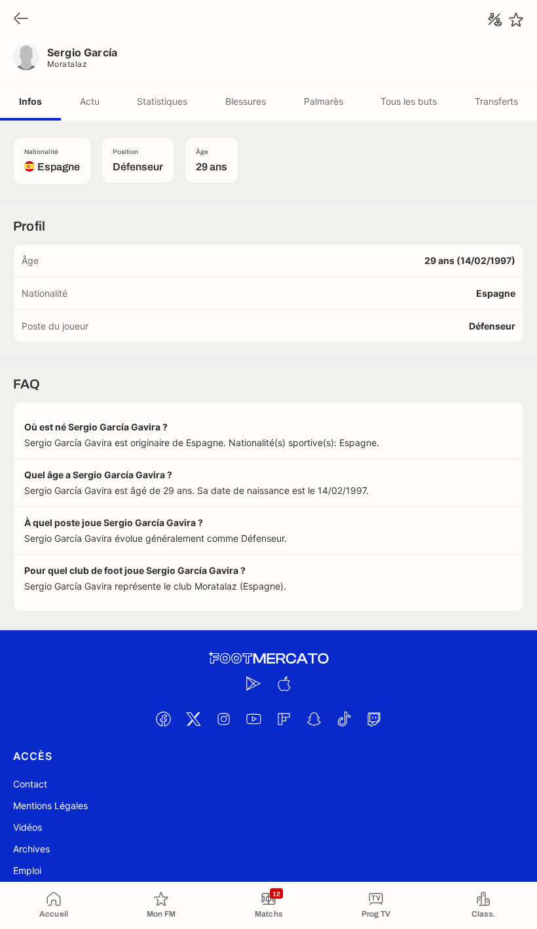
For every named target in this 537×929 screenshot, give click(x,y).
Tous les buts (408, 101)
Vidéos (27, 827)
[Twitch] (374, 719)
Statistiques (162, 101)
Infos (30, 101)
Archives (31, 848)
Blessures (245, 101)
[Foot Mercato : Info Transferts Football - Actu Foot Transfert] (268, 658)
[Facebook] (163, 719)
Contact (30, 783)
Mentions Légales (50, 805)
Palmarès (323, 101)
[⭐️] (516, 20)
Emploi (27, 870)
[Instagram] (223, 719)
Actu (90, 101)
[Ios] (283, 683)
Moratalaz (67, 64)
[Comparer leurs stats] (495, 20)
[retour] (21, 19)
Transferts (496, 101)
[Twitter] (193, 719)
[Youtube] (253, 719)
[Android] (253, 683)
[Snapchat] (314, 719)
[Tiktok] (344, 719)
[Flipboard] (283, 719)
